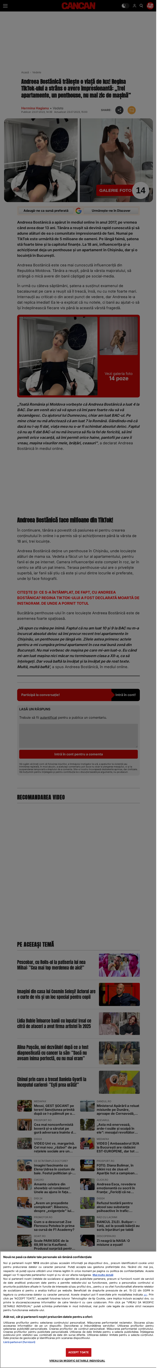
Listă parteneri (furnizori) (19, 1342)
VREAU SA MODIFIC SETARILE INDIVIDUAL (77, 1360)
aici (145, 1294)
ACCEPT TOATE (78, 1352)
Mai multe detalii (103, 1274)
